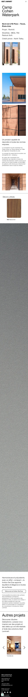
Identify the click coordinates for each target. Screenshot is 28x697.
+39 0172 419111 (5, 683)
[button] (24, 647)
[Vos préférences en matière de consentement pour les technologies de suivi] (2, 694)
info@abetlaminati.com (7, 685)
